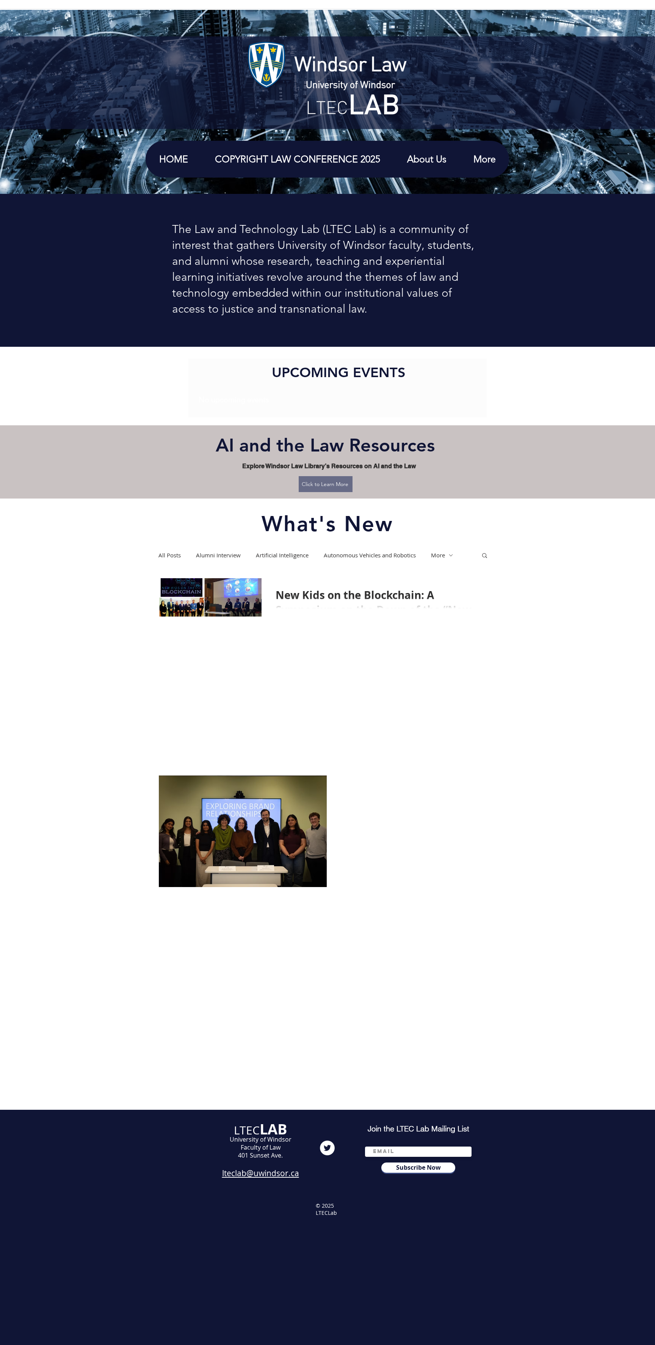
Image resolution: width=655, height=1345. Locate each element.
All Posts (169, 555)
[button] (426, 159)
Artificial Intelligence (282, 555)
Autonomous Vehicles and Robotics (370, 555)
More (438, 555)
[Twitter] (327, 1147)
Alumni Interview (218, 555)
